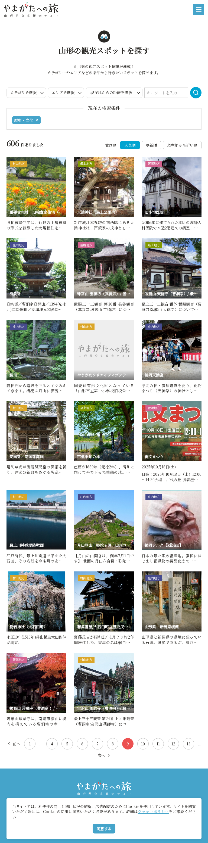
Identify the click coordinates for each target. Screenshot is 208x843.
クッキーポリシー (153, 811)
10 (143, 743)
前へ (16, 744)
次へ (101, 755)
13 (188, 743)
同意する (104, 828)
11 (158, 743)
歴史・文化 (23, 120)
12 (173, 743)
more (11, 159)
